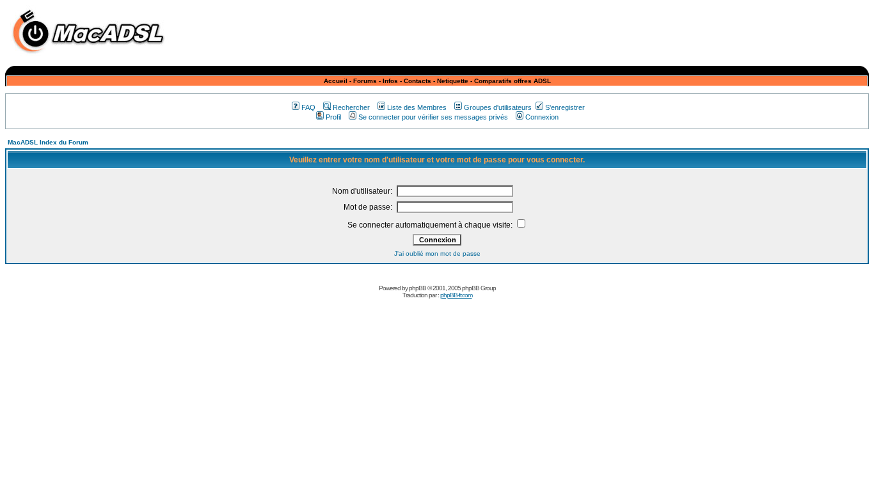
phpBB (417, 288)
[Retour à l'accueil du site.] (91, 56)
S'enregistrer (565, 107)
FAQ (308, 107)
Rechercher (351, 107)
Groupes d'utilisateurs (498, 107)
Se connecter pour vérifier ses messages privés (433, 117)
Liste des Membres (417, 107)
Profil (333, 117)
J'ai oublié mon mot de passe (437, 253)
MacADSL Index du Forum (48, 142)
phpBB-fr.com (456, 295)
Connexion (542, 117)
